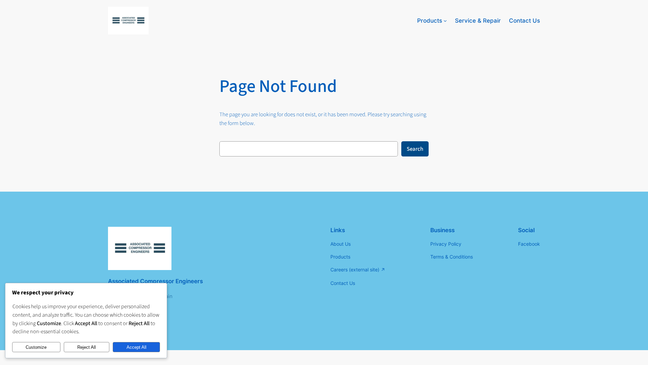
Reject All (86, 347)
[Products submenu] (445, 20)
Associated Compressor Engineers (155, 281)
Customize (36, 347)
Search (415, 149)
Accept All (136, 347)
